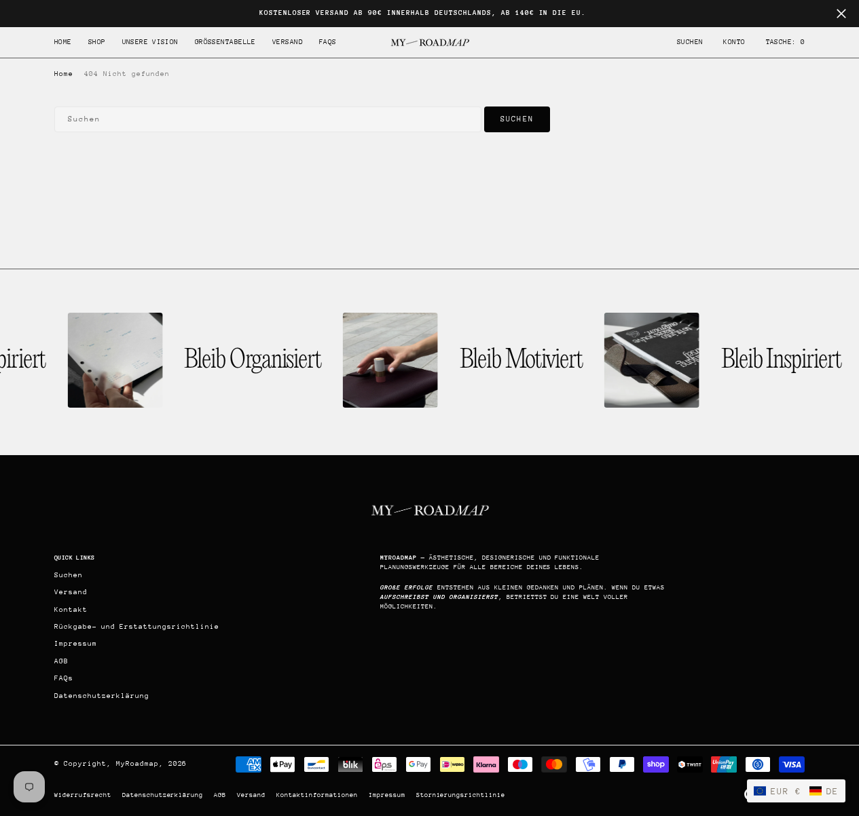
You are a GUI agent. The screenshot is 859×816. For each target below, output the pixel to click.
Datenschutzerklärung (163, 794)
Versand (251, 794)
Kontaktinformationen (317, 794)
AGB (220, 794)
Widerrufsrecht (82, 794)
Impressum (387, 794)
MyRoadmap (137, 764)
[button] (734, 42)
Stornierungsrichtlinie (461, 794)
